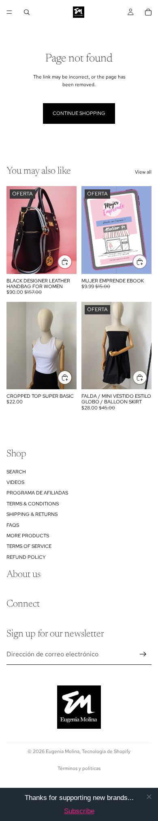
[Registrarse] (143, 654)
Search (16, 472)
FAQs (12, 525)
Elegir (71, 377)
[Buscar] (27, 12)
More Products (27, 535)
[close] (149, 796)
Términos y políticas (79, 768)
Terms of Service (28, 546)
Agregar (71, 262)
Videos (15, 482)
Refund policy (26, 557)
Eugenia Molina (62, 751)
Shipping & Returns (32, 514)
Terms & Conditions (32, 504)
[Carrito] (148, 12)
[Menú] (9, 12)
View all (143, 172)
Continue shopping (79, 113)
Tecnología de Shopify (106, 751)
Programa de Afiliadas (37, 493)
